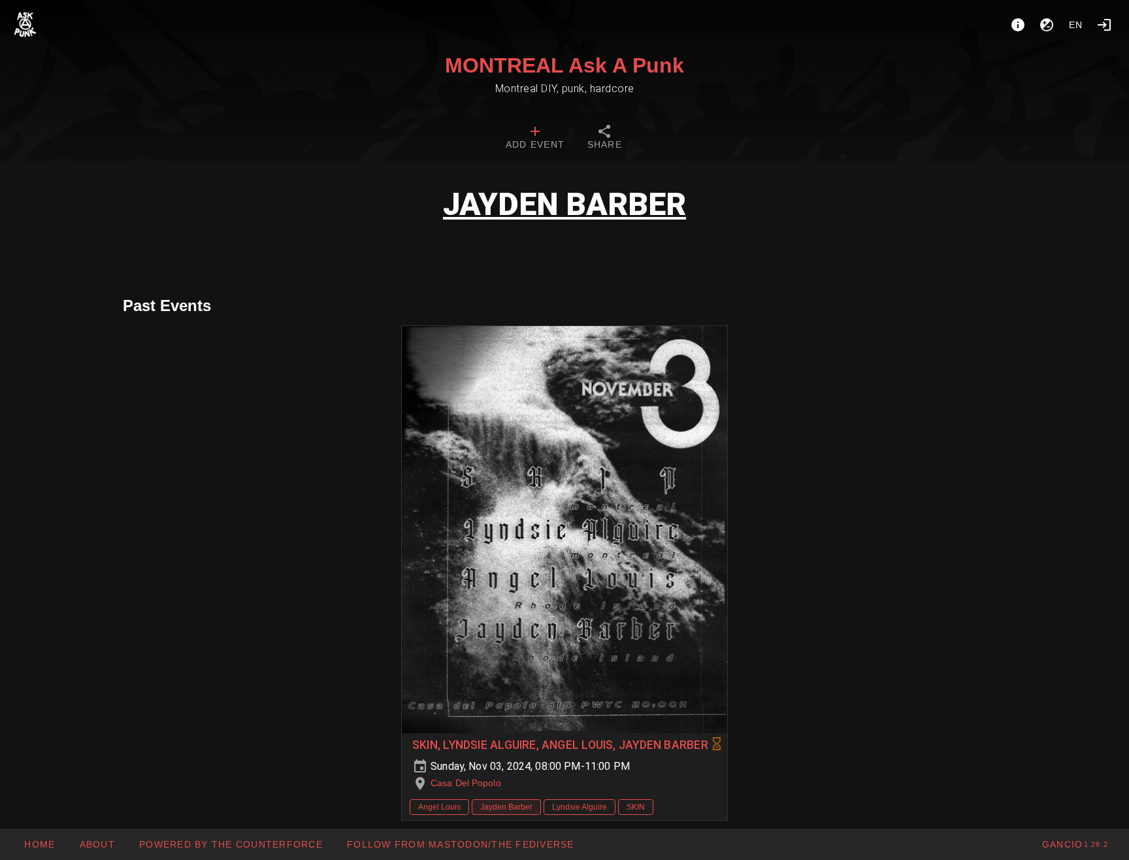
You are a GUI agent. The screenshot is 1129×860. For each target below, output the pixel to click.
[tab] (535, 138)
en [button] (1076, 25)
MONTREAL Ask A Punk (564, 65)
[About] (1018, 24)
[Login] (1104, 24)
